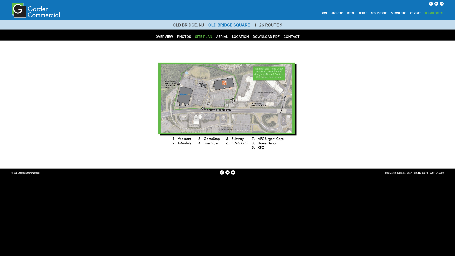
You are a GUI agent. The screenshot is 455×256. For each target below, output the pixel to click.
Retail (351, 13)
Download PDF (266, 37)
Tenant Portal (434, 13)
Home (324, 13)
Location (240, 37)
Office (363, 13)
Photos (184, 37)
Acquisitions (379, 13)
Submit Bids (398, 13)
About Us (337, 13)
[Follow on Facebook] (431, 4)
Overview (164, 37)
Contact (415, 13)
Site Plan (203, 37)
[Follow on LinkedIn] (436, 4)
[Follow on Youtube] (442, 4)
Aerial (222, 37)
